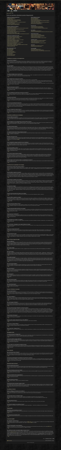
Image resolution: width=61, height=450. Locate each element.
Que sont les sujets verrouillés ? (11, 54)
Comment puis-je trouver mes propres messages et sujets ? (38, 37)
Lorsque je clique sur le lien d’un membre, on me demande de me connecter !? (18, 33)
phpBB (18, 139)
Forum (8, 10)
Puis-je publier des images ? (11, 51)
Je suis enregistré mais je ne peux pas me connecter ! (14, 20)
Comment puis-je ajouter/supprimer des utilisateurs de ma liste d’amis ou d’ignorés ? (42, 31)
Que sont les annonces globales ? (11, 52)
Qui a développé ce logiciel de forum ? (36, 49)
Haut (8, 63)
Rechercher (15, 10)
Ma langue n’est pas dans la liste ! (11, 30)
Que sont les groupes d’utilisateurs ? (35, 19)
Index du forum (9, 13)
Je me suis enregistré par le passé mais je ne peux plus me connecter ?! (16, 22)
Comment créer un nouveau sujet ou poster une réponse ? (14, 36)
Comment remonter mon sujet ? (11, 46)
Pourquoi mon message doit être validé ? (12, 45)
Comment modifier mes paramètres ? (12, 27)
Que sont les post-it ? (10, 53)
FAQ (11, 10)
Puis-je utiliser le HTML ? (10, 49)
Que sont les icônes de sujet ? (11, 55)
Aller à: (44, 438)
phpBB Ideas (49, 426)
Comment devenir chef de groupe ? (35, 21)
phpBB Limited (29, 421)
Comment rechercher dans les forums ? (36, 34)
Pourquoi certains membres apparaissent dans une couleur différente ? (40, 22)
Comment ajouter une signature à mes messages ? (13, 38)
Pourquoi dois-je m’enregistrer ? (11, 18)
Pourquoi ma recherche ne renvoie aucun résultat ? (37, 35)
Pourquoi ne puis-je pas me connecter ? (12, 21)
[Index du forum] (15, 6)
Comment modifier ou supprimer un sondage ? (13, 40)
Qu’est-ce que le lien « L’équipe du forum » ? (37, 23)
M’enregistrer (50, 6)
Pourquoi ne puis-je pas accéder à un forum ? (13, 41)
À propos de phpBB (30, 422)
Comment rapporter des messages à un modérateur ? (14, 43)
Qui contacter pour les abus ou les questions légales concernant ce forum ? (40, 50)
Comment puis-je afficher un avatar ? (12, 32)
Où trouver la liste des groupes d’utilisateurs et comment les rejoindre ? (40, 20)
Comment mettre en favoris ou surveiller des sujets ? (38, 41)
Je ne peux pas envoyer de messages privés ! (37, 26)
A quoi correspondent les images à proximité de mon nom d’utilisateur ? (16, 31)
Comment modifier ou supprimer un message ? (13, 37)
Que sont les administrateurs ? (35, 18)
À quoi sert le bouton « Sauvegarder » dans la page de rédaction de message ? (17, 44)
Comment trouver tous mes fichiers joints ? (36, 46)
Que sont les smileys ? (10, 50)
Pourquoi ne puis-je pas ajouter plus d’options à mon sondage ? (15, 39)
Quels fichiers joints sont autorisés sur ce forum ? (37, 45)
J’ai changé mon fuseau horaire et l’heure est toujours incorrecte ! (15, 29)
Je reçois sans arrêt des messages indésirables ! (37, 27)
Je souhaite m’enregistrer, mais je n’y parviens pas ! (13, 19)
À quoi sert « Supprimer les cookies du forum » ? (13, 24)
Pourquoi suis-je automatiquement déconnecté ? (13, 23)
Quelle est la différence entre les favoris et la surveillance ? (38, 40)
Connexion (43, 6)
